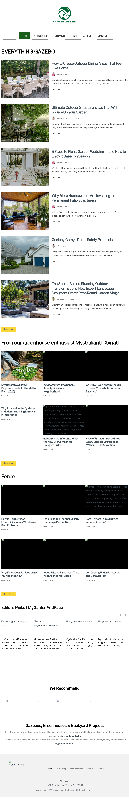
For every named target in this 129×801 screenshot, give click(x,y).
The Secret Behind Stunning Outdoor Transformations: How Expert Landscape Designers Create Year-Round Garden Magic (85, 288)
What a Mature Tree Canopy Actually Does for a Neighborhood (59, 388)
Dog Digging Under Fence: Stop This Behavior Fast (103, 574)
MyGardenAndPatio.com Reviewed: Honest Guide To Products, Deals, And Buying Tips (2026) (15, 644)
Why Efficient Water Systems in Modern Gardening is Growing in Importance (19, 411)
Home (24, 36)
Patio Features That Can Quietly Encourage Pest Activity (61, 520)
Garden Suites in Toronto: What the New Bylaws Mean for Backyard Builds (60, 442)
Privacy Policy (61, 769)
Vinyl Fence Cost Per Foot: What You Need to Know (19, 574)
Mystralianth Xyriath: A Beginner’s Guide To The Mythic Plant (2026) (19, 388)
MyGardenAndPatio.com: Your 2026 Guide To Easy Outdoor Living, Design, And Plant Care (80, 644)
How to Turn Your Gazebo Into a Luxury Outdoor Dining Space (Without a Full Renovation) (103, 442)
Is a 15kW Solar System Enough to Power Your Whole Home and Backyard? (103, 388)
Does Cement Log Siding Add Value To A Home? (102, 520)
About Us (87, 36)
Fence (74, 36)
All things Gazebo (41, 36)
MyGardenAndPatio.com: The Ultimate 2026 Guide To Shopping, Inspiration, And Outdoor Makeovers (48, 644)
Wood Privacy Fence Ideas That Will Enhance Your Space (61, 574)
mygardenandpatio (64, 743)
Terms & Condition (76, 769)
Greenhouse (60, 36)
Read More (59, 89)
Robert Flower (6, 396)
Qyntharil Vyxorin (71, 118)
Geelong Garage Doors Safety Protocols (82, 240)
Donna (67, 74)
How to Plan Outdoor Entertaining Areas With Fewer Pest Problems (18, 522)
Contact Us (102, 36)
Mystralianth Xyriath (72, 299)
